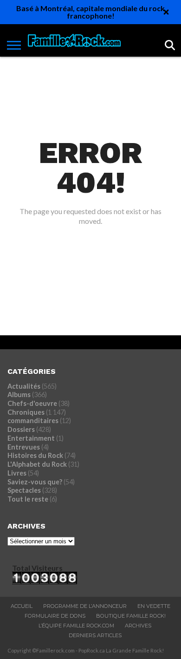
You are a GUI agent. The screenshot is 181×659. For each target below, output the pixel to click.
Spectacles (24, 490)
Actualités (23, 386)
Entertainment (31, 438)
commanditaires (32, 420)
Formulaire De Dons (55, 616)
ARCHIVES (138, 625)
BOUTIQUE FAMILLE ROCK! (131, 616)
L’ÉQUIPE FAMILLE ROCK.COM (76, 625)
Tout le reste (27, 499)
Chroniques (26, 412)
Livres (16, 473)
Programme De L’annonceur (85, 606)
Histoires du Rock (35, 455)
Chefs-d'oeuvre (32, 403)
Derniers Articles (95, 635)
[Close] (166, 12)
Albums (19, 394)
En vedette (153, 606)
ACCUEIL (21, 606)
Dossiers (21, 429)
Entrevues (23, 447)
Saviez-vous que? (34, 482)
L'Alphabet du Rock (37, 464)
